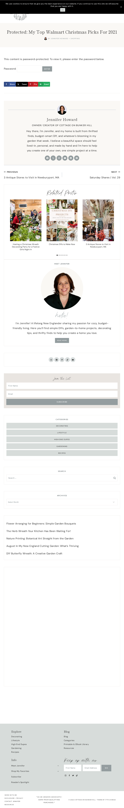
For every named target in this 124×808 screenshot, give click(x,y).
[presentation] (25, 220)
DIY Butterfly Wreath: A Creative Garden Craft (34, 553)
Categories (69, 740)
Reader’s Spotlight (20, 782)
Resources (69, 748)
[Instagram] (65, 775)
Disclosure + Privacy (14, 798)
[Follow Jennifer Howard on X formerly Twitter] (53, 158)
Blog (66, 736)
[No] (121, 7)
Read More (62, 340)
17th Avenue (110, 800)
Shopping (75, 38)
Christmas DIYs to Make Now (62, 244)
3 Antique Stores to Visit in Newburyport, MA (31, 175)
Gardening (62, 446)
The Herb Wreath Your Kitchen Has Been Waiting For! (38, 531)
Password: (10, 68)
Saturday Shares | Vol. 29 (105, 175)
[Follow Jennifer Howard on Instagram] (59, 158)
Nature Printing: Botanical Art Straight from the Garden (40, 538)
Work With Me (11, 795)
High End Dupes (62, 439)
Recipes (62, 453)
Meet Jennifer (18, 765)
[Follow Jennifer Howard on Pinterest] (76, 158)
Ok (62, 10)
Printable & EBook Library (76, 744)
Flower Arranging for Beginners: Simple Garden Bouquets (41, 523)
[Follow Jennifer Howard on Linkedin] (70, 158)
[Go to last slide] (14, 226)
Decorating (62, 426)
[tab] (57, 255)
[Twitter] (73, 775)
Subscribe (16, 776)
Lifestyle (62, 433)
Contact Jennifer (12, 801)
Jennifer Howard (62, 119)
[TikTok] (77, 775)
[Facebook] (69, 775)
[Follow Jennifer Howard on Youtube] (64, 158)
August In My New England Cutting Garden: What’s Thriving (42, 546)
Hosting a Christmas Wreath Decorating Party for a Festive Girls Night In (26, 247)
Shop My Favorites (20, 771)
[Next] (110, 226)
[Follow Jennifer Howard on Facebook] (47, 158)
